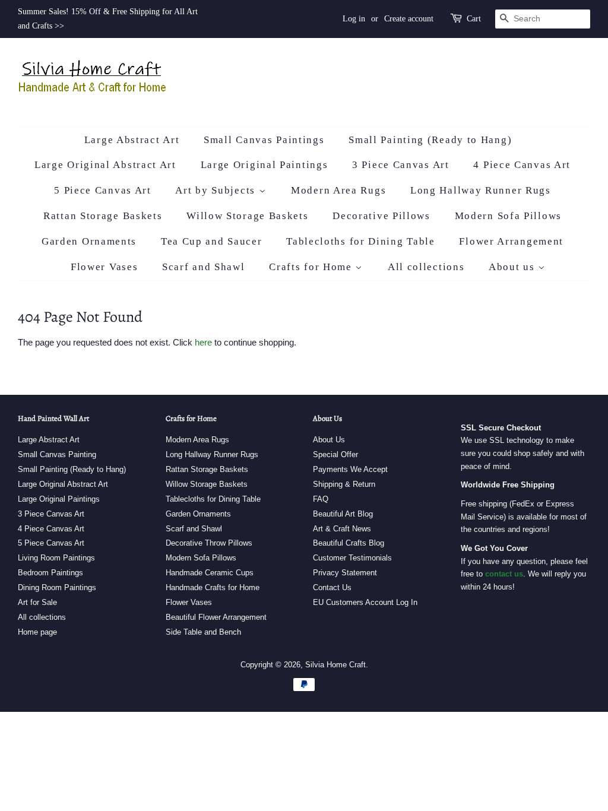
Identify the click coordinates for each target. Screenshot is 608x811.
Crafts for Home (312, 267)
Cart (474, 18)
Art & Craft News (342, 528)
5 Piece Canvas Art (102, 190)
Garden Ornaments (89, 241)
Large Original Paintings (264, 164)
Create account (408, 18)
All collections (426, 267)
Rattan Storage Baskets (102, 215)
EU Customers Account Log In (365, 602)
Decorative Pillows (381, 215)
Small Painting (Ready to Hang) (430, 139)
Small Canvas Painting (57, 454)
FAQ (320, 499)
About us (513, 267)
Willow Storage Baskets (247, 215)
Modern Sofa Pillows (508, 215)
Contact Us (332, 587)
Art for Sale (37, 602)
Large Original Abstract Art (105, 164)
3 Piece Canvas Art (400, 164)
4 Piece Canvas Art (522, 164)
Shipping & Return (344, 484)
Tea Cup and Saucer (211, 241)
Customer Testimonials (352, 557)
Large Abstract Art (132, 139)
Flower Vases (104, 267)
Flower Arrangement (511, 241)
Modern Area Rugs (338, 190)
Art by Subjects (216, 190)
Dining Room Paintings (57, 587)
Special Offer (335, 454)
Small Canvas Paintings (264, 139)
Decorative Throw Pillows (209, 542)
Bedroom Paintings (50, 572)
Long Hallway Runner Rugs (480, 190)
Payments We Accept (350, 469)
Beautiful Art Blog (343, 513)
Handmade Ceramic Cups (210, 572)
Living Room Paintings (56, 557)
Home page (37, 632)
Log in (354, 18)
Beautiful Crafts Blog (348, 542)
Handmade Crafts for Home (212, 587)
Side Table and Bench (203, 632)
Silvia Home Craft (335, 664)
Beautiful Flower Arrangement (216, 617)
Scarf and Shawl (203, 267)
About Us (329, 439)
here (203, 342)
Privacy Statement (345, 572)
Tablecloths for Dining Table (360, 241)
